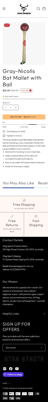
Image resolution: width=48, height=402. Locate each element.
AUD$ (5, 383)
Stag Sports (13, 388)
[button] (38, 9)
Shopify (29, 388)
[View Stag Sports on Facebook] (11, 369)
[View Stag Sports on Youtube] (17, 369)
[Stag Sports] (24, 8)
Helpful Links (11, 313)
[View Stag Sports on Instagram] (5, 369)
